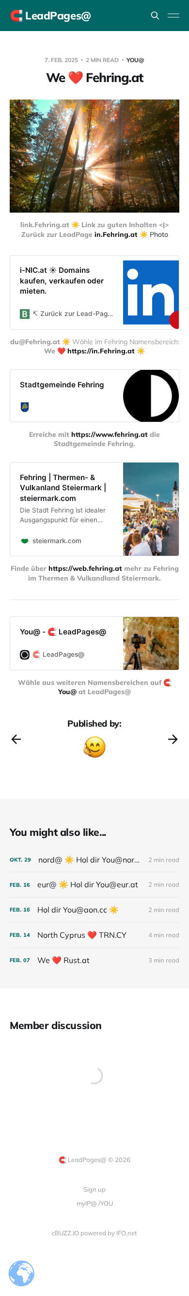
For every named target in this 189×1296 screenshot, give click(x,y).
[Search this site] (155, 15)
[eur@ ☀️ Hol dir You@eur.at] (94, 884)
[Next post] (173, 739)
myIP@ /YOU (95, 1203)
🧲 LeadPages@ (50, 15)
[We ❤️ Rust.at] (94, 960)
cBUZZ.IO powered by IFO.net (94, 1233)
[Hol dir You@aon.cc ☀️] (94, 909)
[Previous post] (16, 739)
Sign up (94, 1189)
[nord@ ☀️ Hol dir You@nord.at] (94, 859)
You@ (135, 60)
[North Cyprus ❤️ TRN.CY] (94, 935)
